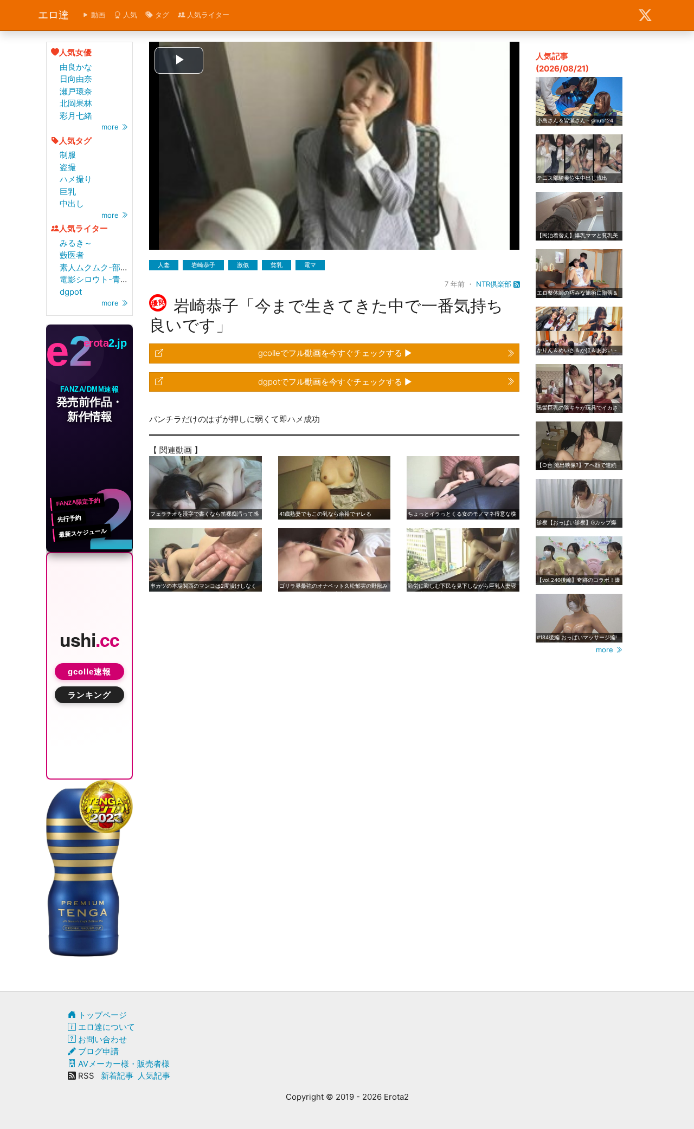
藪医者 (72, 255)
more (111, 126)
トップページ (101, 1015)
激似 (243, 265)
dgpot (71, 292)
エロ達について (105, 1027)
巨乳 (68, 191)
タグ (161, 14)
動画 (97, 14)
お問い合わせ (101, 1039)
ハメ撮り (76, 179)
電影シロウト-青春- (96, 279)
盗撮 (68, 167)
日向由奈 (76, 79)
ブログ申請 (97, 1051)
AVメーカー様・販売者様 (123, 1064)
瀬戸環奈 (76, 91)
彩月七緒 (76, 116)
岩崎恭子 (203, 265)
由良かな (76, 67)
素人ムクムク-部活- (96, 267)
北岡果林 (76, 103)
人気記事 (154, 1075)
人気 (129, 14)
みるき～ (76, 243)
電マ (310, 265)
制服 (68, 155)
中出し (72, 203)
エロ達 (53, 15)
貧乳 (276, 265)
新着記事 (117, 1075)
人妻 (164, 265)
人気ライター (207, 14)
